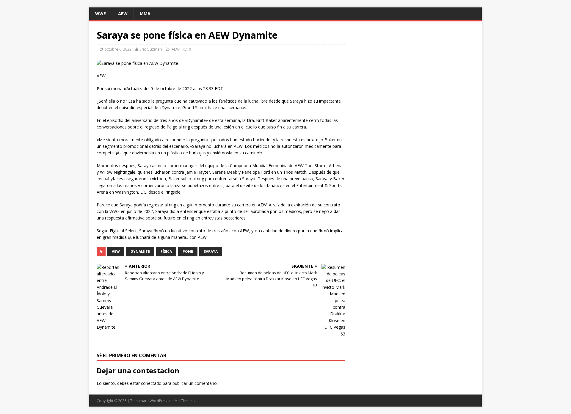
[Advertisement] (414, 70)
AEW (123, 13)
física (166, 251)
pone (188, 251)
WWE (100, 13)
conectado (151, 383)
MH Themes (184, 400)
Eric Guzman (150, 49)
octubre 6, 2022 (117, 49)
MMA (145, 13)
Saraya (211, 251)
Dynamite (140, 251)
